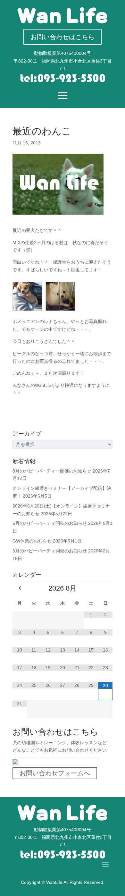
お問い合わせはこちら (62, 36)
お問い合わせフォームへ (55, 773)
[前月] (20, 588)
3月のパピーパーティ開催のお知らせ (50, 550)
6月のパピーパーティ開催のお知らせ (50, 523)
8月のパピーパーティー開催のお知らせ (52, 471)
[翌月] (105, 588)
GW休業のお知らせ (32, 540)
